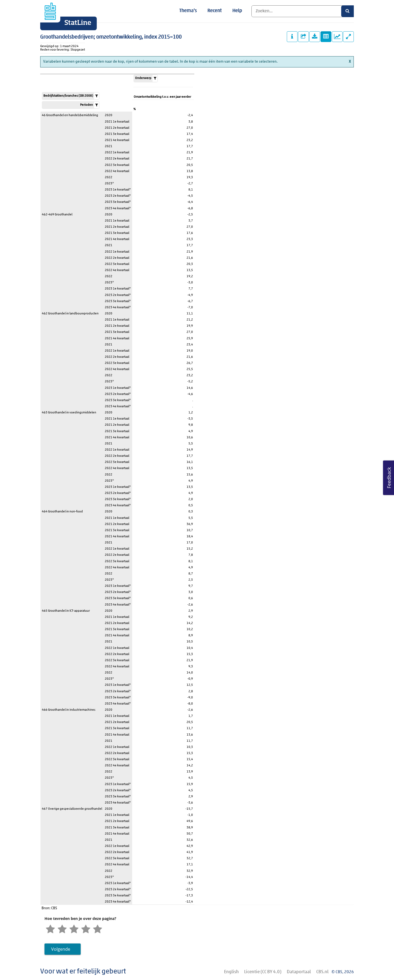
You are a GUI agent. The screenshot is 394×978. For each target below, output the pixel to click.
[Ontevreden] (62, 929)
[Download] (314, 36)
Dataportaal (299, 972)
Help (237, 11)
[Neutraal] (74, 929)
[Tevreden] (86, 929)
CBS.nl (322, 972)
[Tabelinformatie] (292, 36)
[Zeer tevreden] (97, 929)
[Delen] (303, 36)
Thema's (188, 11)
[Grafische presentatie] (337, 36)
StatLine (77, 23)
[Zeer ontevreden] (50, 929)
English (231, 972)
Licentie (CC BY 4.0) (262, 972)
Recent (214, 11)
